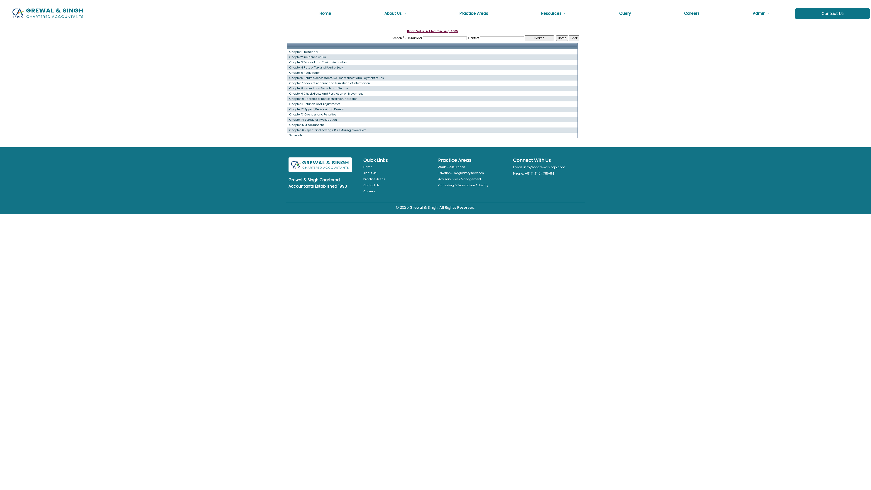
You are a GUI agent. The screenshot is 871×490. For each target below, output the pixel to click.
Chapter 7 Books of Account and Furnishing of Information (329, 83)
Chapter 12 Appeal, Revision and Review (316, 109)
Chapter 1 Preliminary (303, 52)
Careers (692, 13)
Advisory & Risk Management (459, 179)
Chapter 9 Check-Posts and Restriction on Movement (326, 94)
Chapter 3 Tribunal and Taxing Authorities (318, 62)
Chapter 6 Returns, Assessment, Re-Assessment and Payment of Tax (336, 78)
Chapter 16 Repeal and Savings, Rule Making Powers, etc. (328, 130)
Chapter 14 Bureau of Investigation (313, 120)
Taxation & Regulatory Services (461, 173)
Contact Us (833, 13)
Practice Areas (474, 13)
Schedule (295, 135)
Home (325, 13)
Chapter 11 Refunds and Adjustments (314, 104)
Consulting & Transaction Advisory (463, 185)
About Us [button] (393, 13)
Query (625, 13)
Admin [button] (760, 13)
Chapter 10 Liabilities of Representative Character (323, 99)
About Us (370, 173)
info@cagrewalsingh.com (544, 167)
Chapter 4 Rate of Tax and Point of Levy (316, 67)
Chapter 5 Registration (305, 73)
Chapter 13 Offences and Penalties (312, 114)
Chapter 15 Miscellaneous (307, 125)
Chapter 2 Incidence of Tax (307, 57)
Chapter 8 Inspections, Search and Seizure (318, 88)
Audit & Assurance (451, 167)
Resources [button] (552, 13)
